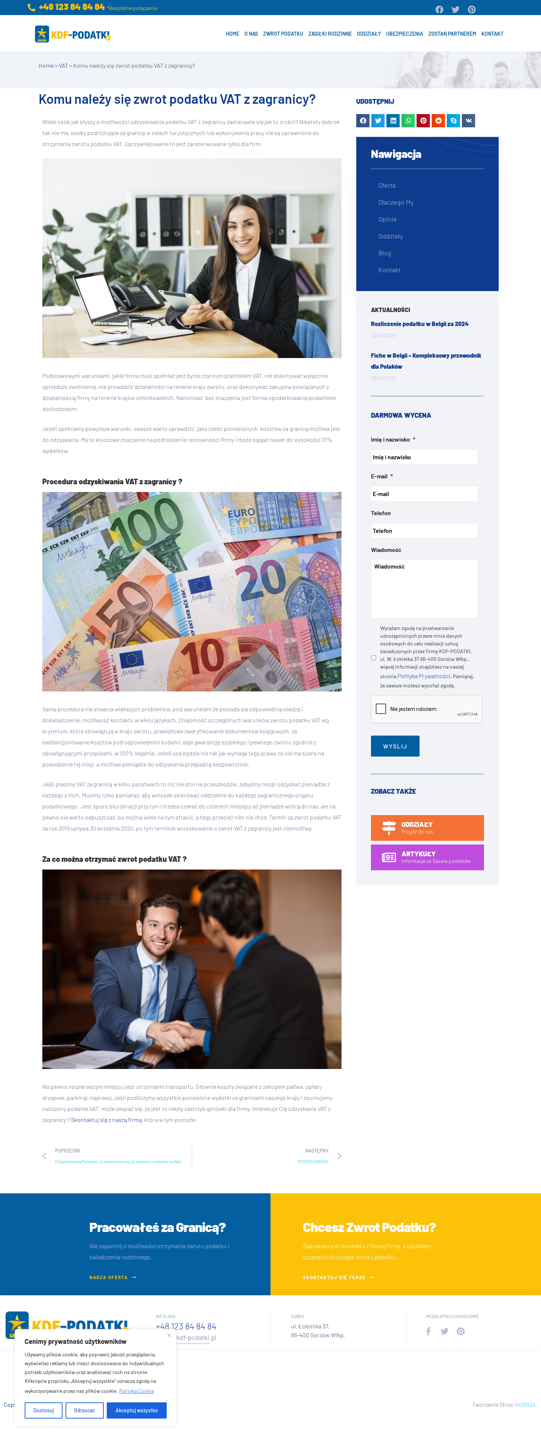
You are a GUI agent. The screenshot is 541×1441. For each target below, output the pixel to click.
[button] (362, 120)
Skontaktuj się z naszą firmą (106, 1119)
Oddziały (369, 34)
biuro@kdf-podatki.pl (186, 1337)
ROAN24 (525, 1404)
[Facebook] (439, 10)
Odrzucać (84, 1410)
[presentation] (427, 709)
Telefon (381, 512)
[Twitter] (456, 10)
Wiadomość (386, 549)
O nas (251, 34)
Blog (384, 253)
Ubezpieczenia (404, 34)
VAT (63, 65)
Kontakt (492, 34)
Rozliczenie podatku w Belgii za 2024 (419, 323)
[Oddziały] (389, 828)
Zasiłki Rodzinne (330, 34)
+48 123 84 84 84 (186, 1326)
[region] (96, 1377)
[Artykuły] (389, 857)
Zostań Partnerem (452, 34)
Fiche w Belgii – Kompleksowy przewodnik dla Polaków (426, 361)
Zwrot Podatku (283, 34)
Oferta (387, 185)
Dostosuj (43, 1410)
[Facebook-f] (428, 1331)
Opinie (387, 219)
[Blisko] (169, 1335)
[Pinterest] (472, 10)
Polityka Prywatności (423, 675)
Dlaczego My (396, 202)
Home (232, 34)
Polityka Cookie (136, 1391)
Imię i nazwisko (393, 439)
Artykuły (419, 854)
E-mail (382, 475)
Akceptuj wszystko (137, 1410)
